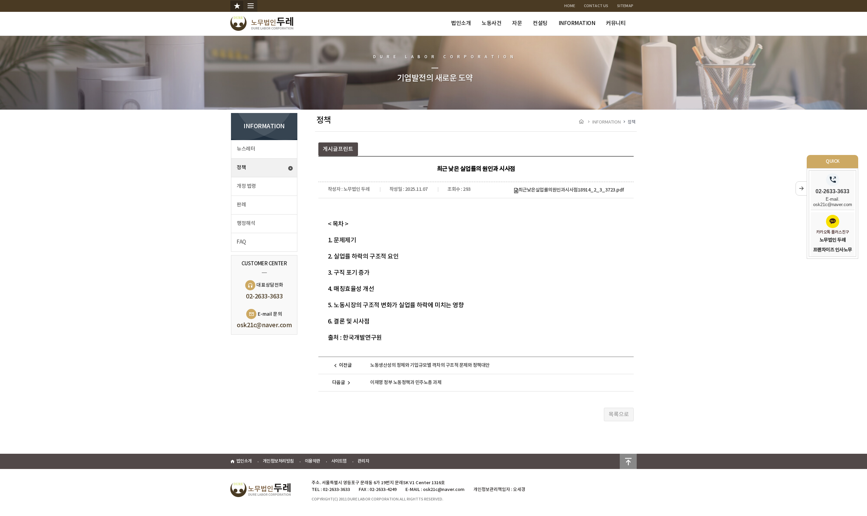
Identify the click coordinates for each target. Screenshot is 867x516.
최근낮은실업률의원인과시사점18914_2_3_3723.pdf (571, 190)
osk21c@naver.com (264, 325)
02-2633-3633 (264, 296)
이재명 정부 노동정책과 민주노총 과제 (405, 382)
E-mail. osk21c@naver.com (832, 202)
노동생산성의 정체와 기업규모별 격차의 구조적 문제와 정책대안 (430, 365)
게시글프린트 (338, 149)
